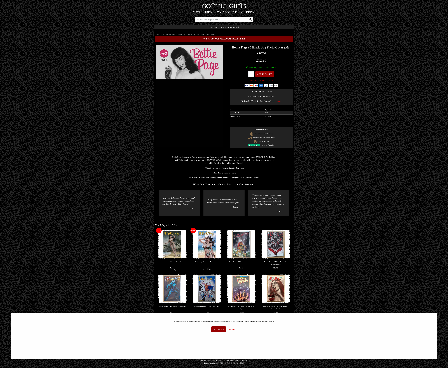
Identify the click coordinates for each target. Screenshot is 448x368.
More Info (231, 329)
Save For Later (267, 80)
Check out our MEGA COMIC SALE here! (224, 38)
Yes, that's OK (218, 329)
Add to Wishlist (255, 80)
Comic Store (165, 34)
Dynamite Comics (176, 34)
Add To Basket (264, 74)
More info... (277, 101)
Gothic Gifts (224, 6)
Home (157, 34)
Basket (248, 12)
